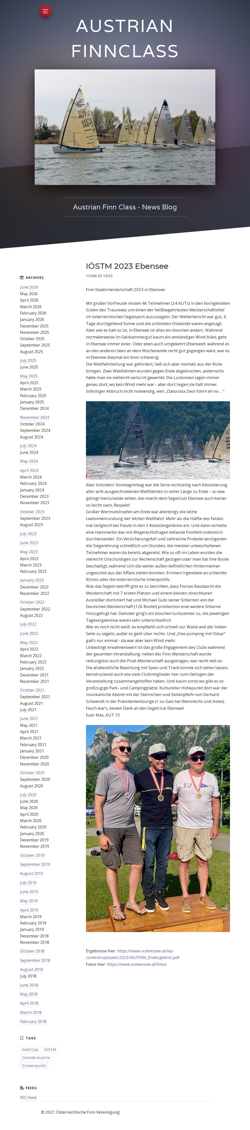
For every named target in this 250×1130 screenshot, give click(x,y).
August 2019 (31, 873)
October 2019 (32, 855)
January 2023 (32, 580)
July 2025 (28, 360)
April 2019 (29, 910)
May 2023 (29, 551)
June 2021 (29, 718)
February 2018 (33, 1021)
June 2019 (29, 891)
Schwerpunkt (34, 1065)
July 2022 (28, 624)
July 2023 (28, 533)
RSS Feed (28, 1097)
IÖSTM (50, 1049)
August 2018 (31, 969)
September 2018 (35, 960)
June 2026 (29, 287)
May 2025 (29, 376)
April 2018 (29, 1003)
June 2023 (29, 542)
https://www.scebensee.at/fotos (137, 964)
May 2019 (29, 900)
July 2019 (28, 882)
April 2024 (29, 470)
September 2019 (35, 864)
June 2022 (29, 633)
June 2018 (29, 985)
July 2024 (28, 445)
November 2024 (34, 417)
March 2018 (31, 1012)
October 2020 (32, 772)
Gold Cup (30, 1049)
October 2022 (32, 602)
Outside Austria (36, 1057)
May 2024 (29, 461)
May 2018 (29, 994)
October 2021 (32, 690)
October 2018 (32, 951)
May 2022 (29, 642)
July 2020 (28, 794)
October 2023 (32, 511)
